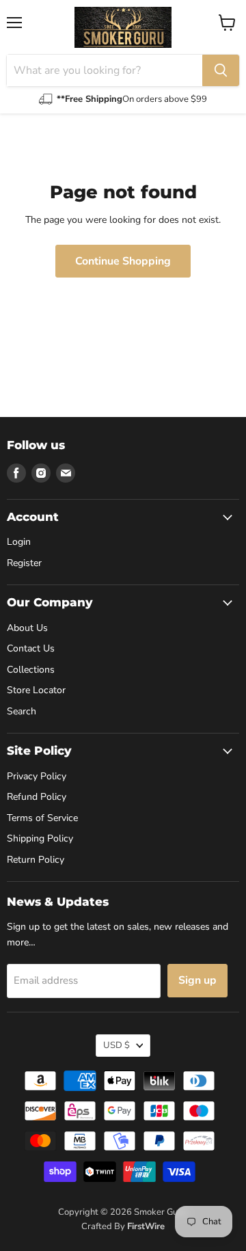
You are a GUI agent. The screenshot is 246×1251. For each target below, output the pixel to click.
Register (24, 562)
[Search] (220, 70)
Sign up (197, 980)
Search (21, 711)
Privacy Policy (36, 776)
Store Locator (36, 690)
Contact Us (31, 648)
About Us (27, 627)
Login (19, 541)
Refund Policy (36, 796)
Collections (31, 669)
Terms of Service (42, 817)
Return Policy (35, 859)
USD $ (116, 1045)
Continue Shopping (123, 261)
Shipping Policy (40, 838)
